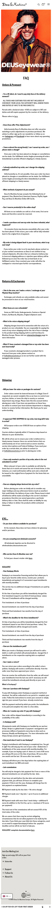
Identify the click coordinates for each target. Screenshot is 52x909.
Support (8, 869)
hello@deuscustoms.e (12, 355)
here (16, 116)
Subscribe (8, 861)
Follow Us (9, 873)
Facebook (20, 136)
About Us (8, 876)
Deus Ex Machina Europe (22, 899)
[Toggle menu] (48, 4)
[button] (6, 896)
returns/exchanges (34, 335)
